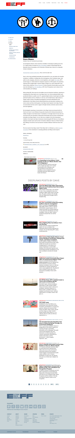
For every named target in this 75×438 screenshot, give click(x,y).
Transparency (26, 419)
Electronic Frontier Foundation (15, 4)
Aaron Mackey (55, 300)
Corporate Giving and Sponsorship (53, 420)
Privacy (25, 417)
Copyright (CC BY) (11, 431)
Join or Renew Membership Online (56, 415)
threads (44, 406)
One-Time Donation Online (54, 417)
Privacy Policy (41, 431)
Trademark (25, 431)
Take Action (54, 2)
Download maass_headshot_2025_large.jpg (34, 144)
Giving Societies (52, 418)
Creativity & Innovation (28, 418)
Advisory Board (12, 55)
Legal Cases (35, 419)
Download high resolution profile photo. (31, 72)
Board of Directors (13, 46)
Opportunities (12, 58)
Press (10, 41)
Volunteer (17, 417)
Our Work (48, 2)
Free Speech (26, 415)
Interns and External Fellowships (14, 50)
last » (57, 384)
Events (34, 418)
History (17, 419)
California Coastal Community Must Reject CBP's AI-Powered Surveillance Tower (51, 258)
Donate (66, 2)
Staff (10, 44)
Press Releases (35, 417)
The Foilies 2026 (44, 302)
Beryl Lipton (61, 300)
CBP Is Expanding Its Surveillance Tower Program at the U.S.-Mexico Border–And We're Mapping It (50, 161)
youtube (26, 406)
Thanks (55, 431)
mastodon (9, 406)
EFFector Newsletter (36, 422)
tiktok (39, 406)
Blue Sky (22, 406)
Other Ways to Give (53, 423)
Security (8, 418)
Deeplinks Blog (41, 158)
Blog (33, 415)
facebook (13, 406)
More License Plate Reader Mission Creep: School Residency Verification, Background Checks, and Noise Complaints (51, 238)
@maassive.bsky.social (28, 149)
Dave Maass (47, 158)
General (8, 415)
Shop (62, 2)
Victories (17, 418)
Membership (9, 419)
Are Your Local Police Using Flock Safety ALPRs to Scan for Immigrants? (51, 203)
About (40, 2)
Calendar (17, 415)
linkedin (35, 406)
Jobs (16, 422)
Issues (44, 2)
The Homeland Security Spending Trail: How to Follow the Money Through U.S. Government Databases (50, 323)
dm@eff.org (25, 135)
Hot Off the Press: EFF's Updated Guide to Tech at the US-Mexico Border (51, 280)
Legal (8, 417)
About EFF (11, 37)
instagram (17, 406)
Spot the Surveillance (37, 87)
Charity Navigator (24, 409)
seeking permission (43, 262)
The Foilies (57, 80)
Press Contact (43, 415)
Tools (59, 2)
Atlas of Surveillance (42, 65)
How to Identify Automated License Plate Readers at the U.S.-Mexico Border (51, 345)
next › (52, 384)
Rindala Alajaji (55, 235)
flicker (31, 406)
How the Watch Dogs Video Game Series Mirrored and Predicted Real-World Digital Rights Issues (51, 187)
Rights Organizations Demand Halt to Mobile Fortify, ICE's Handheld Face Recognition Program (50, 367)
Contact (11, 39)
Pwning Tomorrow (39, 85)
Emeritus (11, 48)
